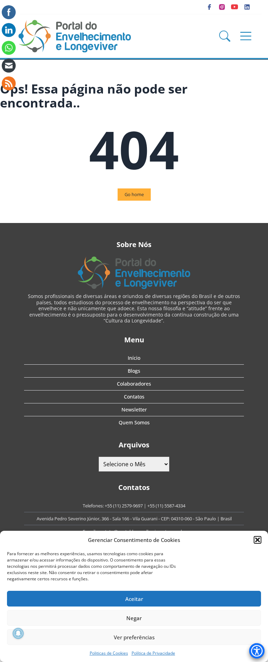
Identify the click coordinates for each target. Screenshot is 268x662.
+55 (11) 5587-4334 (166, 506)
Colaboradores (134, 383)
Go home (134, 194)
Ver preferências (134, 637)
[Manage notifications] (18, 633)
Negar (134, 618)
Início (134, 358)
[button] (257, 539)
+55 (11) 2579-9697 (124, 506)
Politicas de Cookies (109, 653)
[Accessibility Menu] (257, 651)
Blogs (134, 370)
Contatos (134, 396)
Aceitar (134, 598)
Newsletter (134, 409)
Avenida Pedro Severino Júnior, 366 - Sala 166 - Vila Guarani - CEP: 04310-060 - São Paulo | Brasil (134, 518)
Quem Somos (134, 422)
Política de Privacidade (153, 653)
